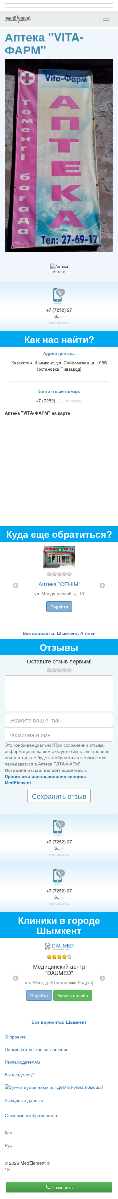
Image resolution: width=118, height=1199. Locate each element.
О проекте (15, 1036)
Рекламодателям (22, 1062)
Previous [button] (16, 586)
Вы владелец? (19, 1074)
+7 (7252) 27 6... (59, 316)
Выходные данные (24, 1100)
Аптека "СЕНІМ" (59, 584)
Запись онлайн (72, 995)
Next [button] (102, 586)
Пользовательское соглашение (37, 1049)
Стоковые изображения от (32, 1115)
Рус (8, 1145)
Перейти (59, 606)
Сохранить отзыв (59, 796)
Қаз (8, 1132)
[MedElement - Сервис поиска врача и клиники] (18, 19)
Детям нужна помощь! (79, 1087)
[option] (59, 586)
